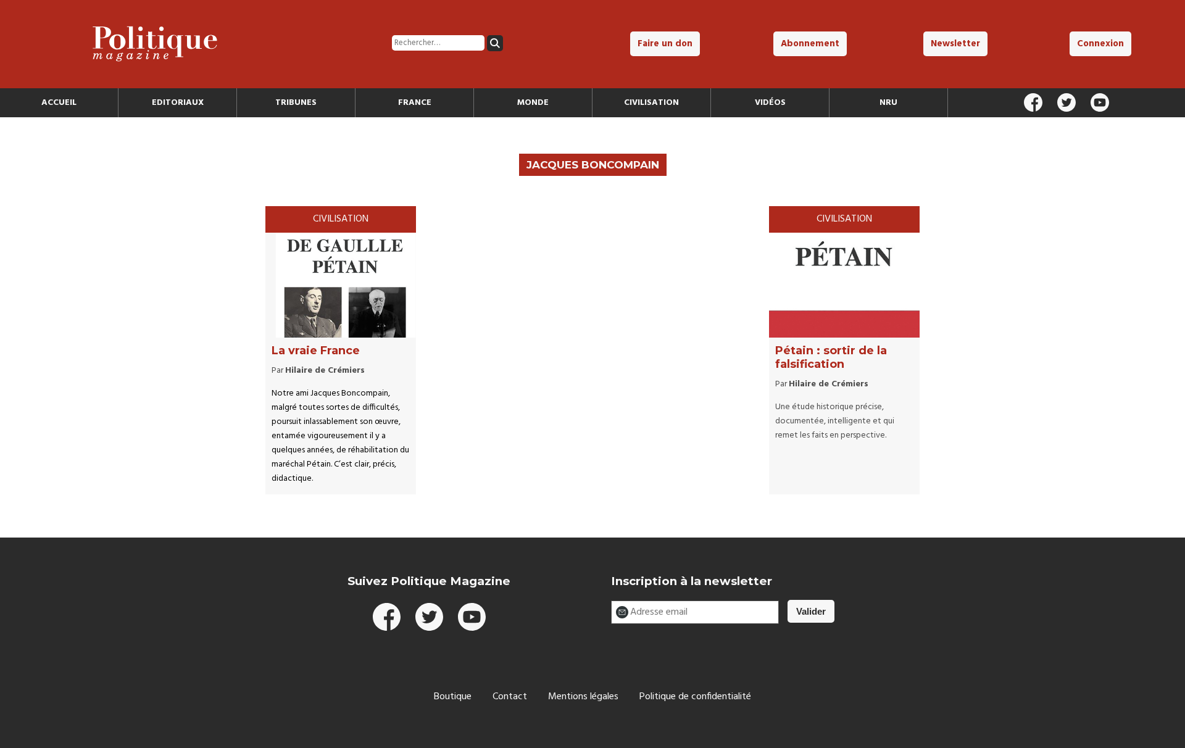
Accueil (59, 103)
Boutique (453, 697)
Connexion (1100, 43)
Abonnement (810, 43)
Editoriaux (178, 103)
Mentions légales (583, 697)
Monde (533, 103)
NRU (888, 103)
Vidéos (770, 103)
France (414, 103)
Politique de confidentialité (695, 697)
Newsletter (955, 43)
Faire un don (665, 43)
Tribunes (296, 103)
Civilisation (651, 103)
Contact (510, 697)
